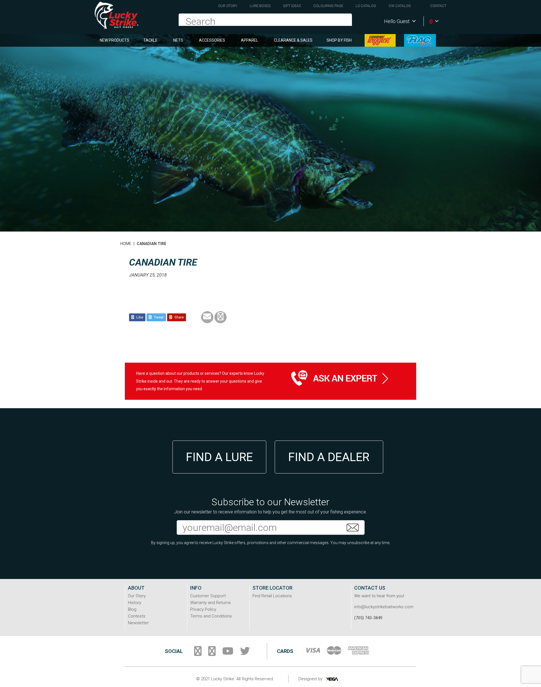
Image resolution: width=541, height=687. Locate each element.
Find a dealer (328, 457)
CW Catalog (400, 6)
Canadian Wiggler (380, 40)
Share (179, 317)
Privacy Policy (203, 609)
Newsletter (138, 622)
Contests (136, 616)
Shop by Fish (339, 40)
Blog (132, 609)
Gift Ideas (292, 6)
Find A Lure (219, 457)
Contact (438, 6)
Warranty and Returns (210, 602)
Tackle (150, 40)
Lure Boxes (260, 6)
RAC (420, 40)
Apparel (249, 40)
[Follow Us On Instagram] (212, 653)
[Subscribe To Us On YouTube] (227, 653)
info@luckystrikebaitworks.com (383, 606)
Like (139, 317)
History (134, 602)
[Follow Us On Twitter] (245, 653)
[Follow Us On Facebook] (197, 653)
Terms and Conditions (211, 616)
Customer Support (208, 595)
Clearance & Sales (293, 40)
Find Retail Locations (272, 595)
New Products (114, 40)
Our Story (227, 6)
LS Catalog (366, 6)
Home (125, 243)
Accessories (212, 40)
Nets (178, 40)
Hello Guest (397, 21)
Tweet (158, 317)
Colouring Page (328, 6)
